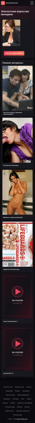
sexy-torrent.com (22, 419)
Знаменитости (9, 411)
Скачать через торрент (14, 53)
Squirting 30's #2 (8, 373)
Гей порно (16, 399)
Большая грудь (10, 407)
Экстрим (19, 407)
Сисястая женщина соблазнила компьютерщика (12, 113)
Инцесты (5, 403)
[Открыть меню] (32, 3)
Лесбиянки (7, 399)
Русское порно (8, 387)
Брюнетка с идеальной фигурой (13, 217)
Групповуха (25, 391)
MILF (22, 399)
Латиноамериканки (23, 395)
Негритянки (9, 391)
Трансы (29, 399)
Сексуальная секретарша (10, 165)
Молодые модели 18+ (23, 411)
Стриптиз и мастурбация (24, 403)
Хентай (12, 403)
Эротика (27, 407)
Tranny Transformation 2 (10, 321)
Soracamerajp (17, 415)
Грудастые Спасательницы (11, 269)
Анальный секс (19, 387)
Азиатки (29, 387)
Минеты (17, 391)
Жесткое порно (10, 395)
